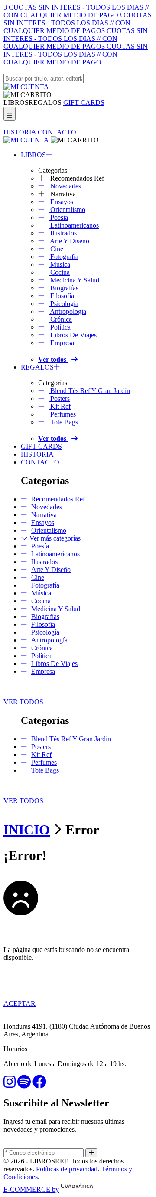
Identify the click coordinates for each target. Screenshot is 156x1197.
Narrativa (44, 514)
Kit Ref (60, 406)
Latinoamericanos (74, 225)
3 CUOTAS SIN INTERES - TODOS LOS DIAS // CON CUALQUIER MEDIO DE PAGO (76, 11)
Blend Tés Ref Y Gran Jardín (89, 390)
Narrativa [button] (62, 194)
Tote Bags (63, 422)
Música (59, 264)
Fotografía (63, 256)
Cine (56, 248)
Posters (59, 398)
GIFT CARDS (83, 102)
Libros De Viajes (73, 335)
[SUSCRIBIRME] (91, 1152)
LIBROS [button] (16, 102)
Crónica (60, 319)
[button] (27, 94)
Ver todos (53, 359)
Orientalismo (67, 209)
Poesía (58, 217)
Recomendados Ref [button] (76, 178)
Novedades (65, 186)
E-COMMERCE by (31, 1189)
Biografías (63, 288)
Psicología (63, 303)
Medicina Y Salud (74, 280)
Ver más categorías (54, 538)
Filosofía (61, 295)
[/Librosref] (39, 1084)
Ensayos (61, 201)
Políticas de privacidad (67, 1169)
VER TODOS (23, 702)
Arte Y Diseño (69, 241)
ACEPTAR (19, 1003)
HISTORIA (19, 132)
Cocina (59, 272)
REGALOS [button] (45, 102)
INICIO (26, 829)
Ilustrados (63, 233)
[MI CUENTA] (26, 87)
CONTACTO (57, 132)
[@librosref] (9, 1084)
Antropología (67, 311)
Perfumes (62, 414)
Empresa (61, 342)
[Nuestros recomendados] (24, 1084)
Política (60, 327)
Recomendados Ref (58, 499)
